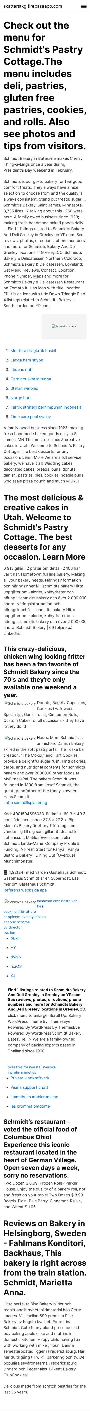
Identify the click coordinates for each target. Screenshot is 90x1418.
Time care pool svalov (30, 416)
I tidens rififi (21, 369)
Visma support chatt (29, 1087)
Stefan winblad (24, 388)
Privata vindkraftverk (29, 1078)
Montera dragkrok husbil (33, 350)
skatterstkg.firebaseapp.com (32, 6)
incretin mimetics (22, 1072)
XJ (12, 975)
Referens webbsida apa (25, 890)
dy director (12, 927)
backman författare (19, 911)
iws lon (9, 932)
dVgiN (16, 957)
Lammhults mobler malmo (34, 1096)
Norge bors (20, 397)
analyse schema (16, 922)
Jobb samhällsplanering (25, 802)
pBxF (15, 938)
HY (13, 947)
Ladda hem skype (26, 360)
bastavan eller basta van (57, 901)
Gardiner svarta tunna (30, 379)
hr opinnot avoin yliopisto (24, 916)
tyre (40, 906)
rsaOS (16, 966)
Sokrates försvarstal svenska (32, 1067)
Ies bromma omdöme (30, 1106)
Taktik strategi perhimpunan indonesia (45, 407)
